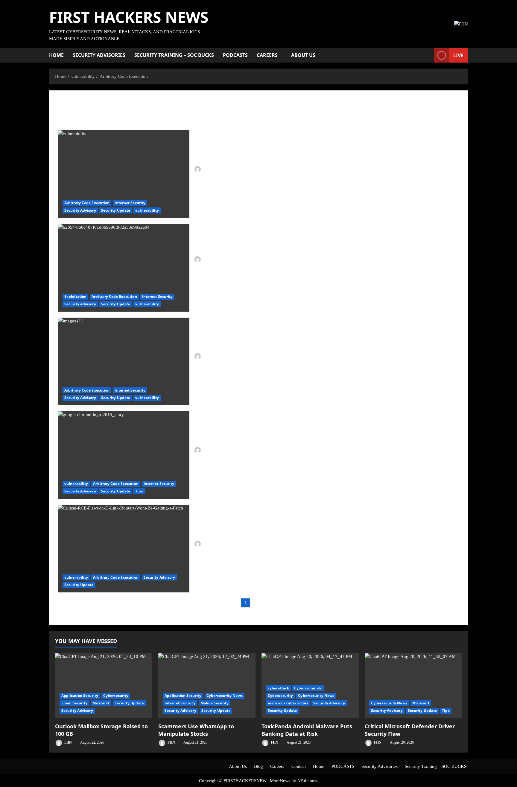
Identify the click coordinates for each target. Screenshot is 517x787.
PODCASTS (235, 55)
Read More (211, 192)
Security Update (115, 210)
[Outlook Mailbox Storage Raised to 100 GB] (103, 685)
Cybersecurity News (224, 695)
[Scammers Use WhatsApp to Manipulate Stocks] (207, 685)
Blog (258, 766)
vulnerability (147, 210)
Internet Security (130, 202)
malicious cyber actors (288, 703)
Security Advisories (99, 55)
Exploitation (75, 296)
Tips (139, 491)
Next (268, 603)
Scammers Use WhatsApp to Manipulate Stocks (196, 730)
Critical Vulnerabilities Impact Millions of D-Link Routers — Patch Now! (123, 548)
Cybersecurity (115, 695)
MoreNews (280, 780)
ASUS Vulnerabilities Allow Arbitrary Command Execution (123, 268)
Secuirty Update (129, 703)
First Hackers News (129, 17)
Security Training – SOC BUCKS (174, 55)
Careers (267, 55)
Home (56, 55)
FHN (206, 169)
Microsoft (101, 703)
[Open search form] (428, 55)
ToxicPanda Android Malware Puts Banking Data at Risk (306, 730)
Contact (298, 766)
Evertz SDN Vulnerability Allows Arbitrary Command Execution (123, 174)
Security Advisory (80, 210)
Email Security (74, 703)
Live (458, 55)
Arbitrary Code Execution (87, 202)
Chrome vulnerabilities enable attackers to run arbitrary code (123, 455)
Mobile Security (214, 703)
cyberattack (278, 688)
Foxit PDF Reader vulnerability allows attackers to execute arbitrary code (123, 361)
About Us (303, 55)
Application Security (79, 695)
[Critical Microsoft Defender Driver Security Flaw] (413, 685)
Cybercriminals (308, 688)
